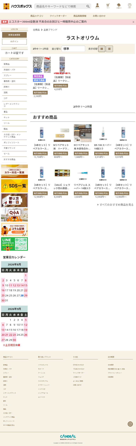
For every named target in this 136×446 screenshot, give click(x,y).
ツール (7, 123)
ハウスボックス (43, 365)
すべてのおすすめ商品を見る (117, 204)
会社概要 (111, 365)
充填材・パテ (9, 69)
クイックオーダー (58, 15)
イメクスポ (41, 389)
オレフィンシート (11, 142)
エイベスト (41, 397)
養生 (6, 111)
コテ (6, 98)
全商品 (36, 29)
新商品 (7, 64)
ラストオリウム (43, 381)
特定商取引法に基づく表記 (116, 369)
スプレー (8, 75)
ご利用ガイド (77, 377)
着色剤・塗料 (9, 81)
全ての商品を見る (9, 425)
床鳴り (7, 87)
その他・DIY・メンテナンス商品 (12, 135)
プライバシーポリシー (115, 373)
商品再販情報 (79, 15)
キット (7, 117)
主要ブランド (50, 29)
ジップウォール (43, 393)
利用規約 (111, 377)
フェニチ (41, 377)
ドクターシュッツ (43, 385)
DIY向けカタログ (78, 365)
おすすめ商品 (9, 159)
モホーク (41, 369)
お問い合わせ (99, 15)
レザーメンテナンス (11, 105)
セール (7, 153)
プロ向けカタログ (78, 369)
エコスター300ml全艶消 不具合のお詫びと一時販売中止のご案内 (48, 21)
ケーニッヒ (41, 373)
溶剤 (6, 92)
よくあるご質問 (78, 381)
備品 (6, 129)
